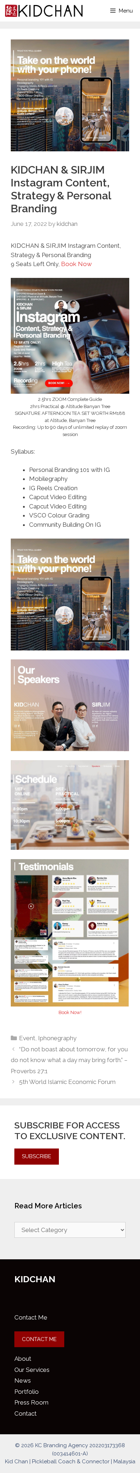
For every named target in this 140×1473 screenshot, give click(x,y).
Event (27, 1038)
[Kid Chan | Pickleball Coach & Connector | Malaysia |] (44, 11)
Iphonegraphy (57, 1038)
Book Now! (70, 1012)
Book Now (76, 263)
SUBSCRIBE (36, 1156)
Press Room (31, 1402)
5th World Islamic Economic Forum (67, 1081)
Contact (25, 1413)
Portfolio (26, 1391)
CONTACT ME (39, 1339)
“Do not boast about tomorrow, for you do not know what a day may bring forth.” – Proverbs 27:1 (69, 1060)
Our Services (32, 1369)
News (22, 1380)
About (22, 1358)
